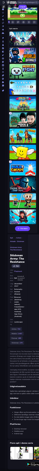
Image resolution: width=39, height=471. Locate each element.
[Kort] (3, 61)
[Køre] (3, 58)
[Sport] (3, 75)
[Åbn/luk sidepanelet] (3, 2)
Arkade (13, 241)
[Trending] (3, 19)
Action (18, 238)
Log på (22, 7)
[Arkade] (3, 41)
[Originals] (3, 26)
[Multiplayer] (3, 29)
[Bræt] (3, 45)
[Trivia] (3, 85)
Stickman (20, 241)
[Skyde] (3, 72)
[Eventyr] (3, 48)
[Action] (3, 38)
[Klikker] (3, 55)
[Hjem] (3, 9)
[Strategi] (3, 78)
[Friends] (4, 7)
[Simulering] (3, 68)
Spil (11, 238)
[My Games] (9, 7)
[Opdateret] (3, 23)
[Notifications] (15, 7)
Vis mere (24, 228)
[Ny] (3, 16)
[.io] (3, 51)
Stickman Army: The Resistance (16, 248)
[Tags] (3, 90)
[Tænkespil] (3, 82)
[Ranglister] (3, 33)
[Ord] (3, 65)
